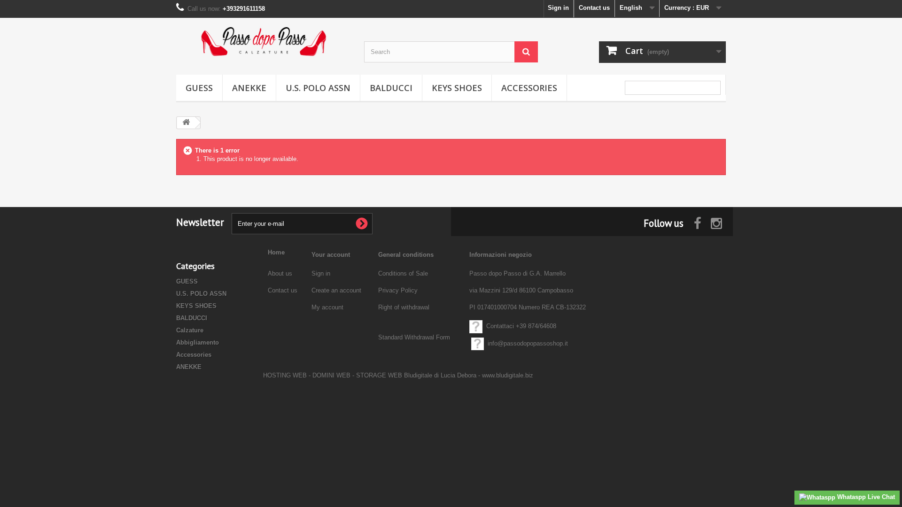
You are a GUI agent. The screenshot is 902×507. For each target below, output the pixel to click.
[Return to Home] (186, 123)
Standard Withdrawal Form (414, 337)
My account (327, 307)
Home (276, 252)
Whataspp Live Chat (865, 496)
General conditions (406, 254)
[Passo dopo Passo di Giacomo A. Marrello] (263, 42)
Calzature (189, 330)
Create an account (336, 290)
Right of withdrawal (403, 307)
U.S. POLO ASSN (318, 87)
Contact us (594, 7)
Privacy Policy (398, 290)
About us (281, 273)
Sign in (558, 7)
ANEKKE (249, 87)
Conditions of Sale (403, 273)
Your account (330, 254)
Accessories (529, 87)
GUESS (199, 87)
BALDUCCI (391, 87)
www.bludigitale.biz (507, 375)
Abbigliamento (197, 342)
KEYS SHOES (457, 87)
